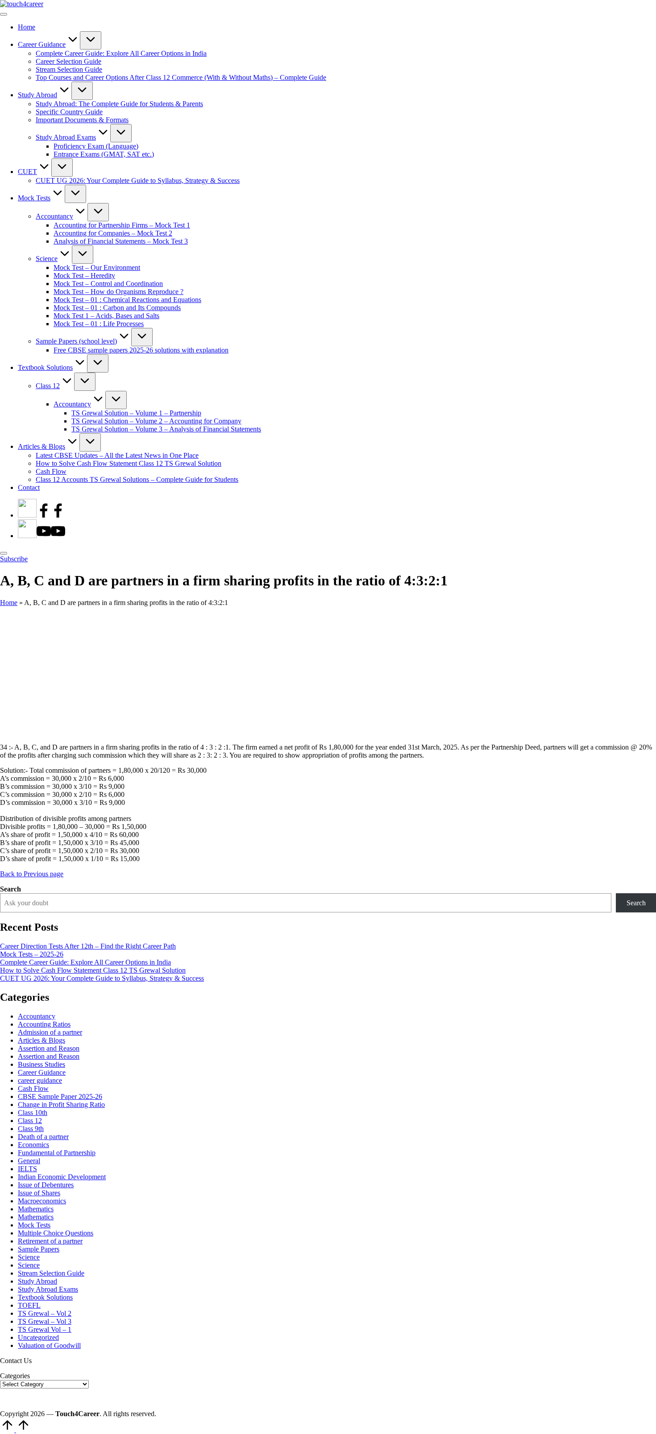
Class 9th (31, 1128)
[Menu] (3, 14)
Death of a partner (43, 1136)
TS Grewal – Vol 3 (44, 1321)
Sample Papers (38, 1249)
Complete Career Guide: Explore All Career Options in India (85, 962)
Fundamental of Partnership (56, 1152)
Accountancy (36, 1016)
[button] (14, 559)
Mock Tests (34, 1225)
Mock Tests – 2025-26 (31, 954)
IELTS (27, 1169)
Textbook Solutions (45, 1297)
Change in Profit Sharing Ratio (61, 1104)
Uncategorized (38, 1337)
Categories (15, 1376)
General (29, 1161)
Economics (33, 1144)
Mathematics (36, 1209)
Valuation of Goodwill (49, 1345)
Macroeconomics (42, 1201)
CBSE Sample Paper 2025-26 (60, 1096)
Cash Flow (33, 1088)
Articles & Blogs (41, 1040)
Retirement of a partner (50, 1241)
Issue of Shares (39, 1193)
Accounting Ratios (44, 1024)
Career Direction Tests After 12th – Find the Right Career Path (88, 946)
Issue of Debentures (46, 1185)
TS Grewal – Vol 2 (44, 1313)
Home (8, 602)
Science (29, 1257)
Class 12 (30, 1120)
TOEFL (29, 1305)
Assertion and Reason (48, 1048)
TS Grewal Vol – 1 (44, 1329)
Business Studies (41, 1064)
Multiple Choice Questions (55, 1233)
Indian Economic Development (62, 1177)
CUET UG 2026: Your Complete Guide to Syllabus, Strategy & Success (102, 978)
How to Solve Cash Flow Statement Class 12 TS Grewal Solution (93, 970)
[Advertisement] (328, 673)
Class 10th (32, 1112)
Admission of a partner (50, 1032)
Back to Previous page (31, 874)
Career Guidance (42, 1072)
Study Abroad (37, 1281)
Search (10, 889)
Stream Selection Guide (51, 1273)
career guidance (40, 1080)
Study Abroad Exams (48, 1289)
